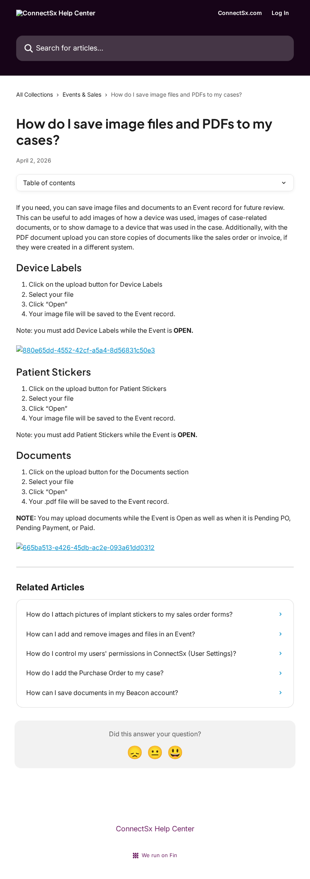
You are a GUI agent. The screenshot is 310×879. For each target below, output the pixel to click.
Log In (280, 13)
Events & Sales (82, 94)
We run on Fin (159, 855)
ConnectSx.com (240, 13)
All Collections (34, 94)
